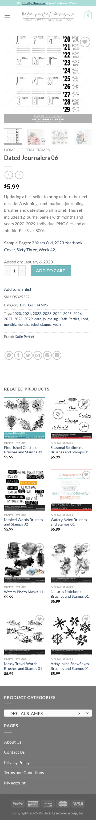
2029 (28, 319)
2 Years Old (42, 242)
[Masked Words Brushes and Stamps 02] (24, 490)
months (23, 324)
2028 (18, 319)
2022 (37, 313)
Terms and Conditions (24, 772)
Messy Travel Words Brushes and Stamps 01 (23, 666)
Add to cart (50, 270)
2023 (47, 313)
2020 (17, 313)
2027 (8, 319)
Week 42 (47, 249)
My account (15, 782)
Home (9, 150)
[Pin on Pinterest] (47, 355)
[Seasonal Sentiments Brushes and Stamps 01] (71, 418)
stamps (45, 324)
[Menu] (7, 15)
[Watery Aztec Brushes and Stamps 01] (71, 490)
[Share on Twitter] (28, 355)
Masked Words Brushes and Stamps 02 (23, 522)
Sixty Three (27, 249)
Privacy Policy (17, 762)
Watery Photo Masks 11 (23, 592)
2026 (77, 313)
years (57, 324)
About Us (13, 741)
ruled (35, 324)
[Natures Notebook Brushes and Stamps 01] (71, 562)
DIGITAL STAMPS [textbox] (45, 713)
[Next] (83, 79)
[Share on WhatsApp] (9, 355)
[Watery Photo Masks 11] (24, 562)
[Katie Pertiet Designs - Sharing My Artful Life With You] (48, 16)
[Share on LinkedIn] (57, 355)
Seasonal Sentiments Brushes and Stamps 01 (70, 449)
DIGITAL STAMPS (35, 150)
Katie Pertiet (69, 319)
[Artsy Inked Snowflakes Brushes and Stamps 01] (71, 634)
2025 (67, 313)
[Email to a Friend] (37, 355)
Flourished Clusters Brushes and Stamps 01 (23, 449)
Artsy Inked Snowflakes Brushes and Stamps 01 (70, 666)
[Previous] (12, 79)
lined (84, 319)
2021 (27, 313)
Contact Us (14, 751)
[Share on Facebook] (18, 355)
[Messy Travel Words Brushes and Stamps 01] (24, 634)
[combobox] (48, 713)
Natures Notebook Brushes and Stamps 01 (70, 593)
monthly (10, 324)
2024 (57, 313)
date (37, 319)
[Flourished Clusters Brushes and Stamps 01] (24, 418)
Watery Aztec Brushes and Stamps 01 (69, 522)
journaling (50, 319)
